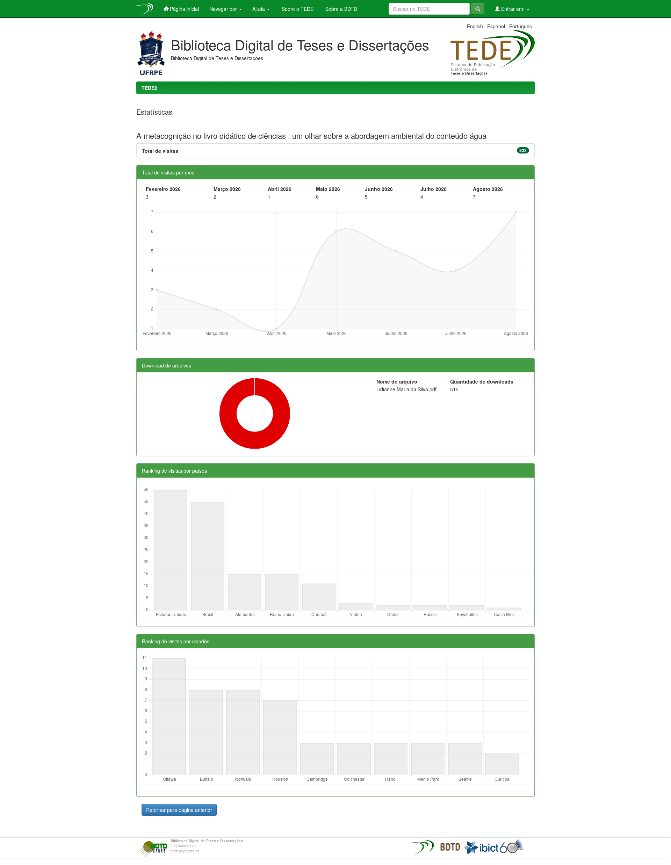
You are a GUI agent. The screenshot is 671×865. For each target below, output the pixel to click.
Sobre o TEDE (296, 8)
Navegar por (223, 8)
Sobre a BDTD (340, 8)
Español (496, 26)
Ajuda (259, 8)
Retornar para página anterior (179, 809)
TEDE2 (149, 87)
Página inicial (183, 8)
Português (520, 26)
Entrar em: (513, 8)
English (475, 26)
